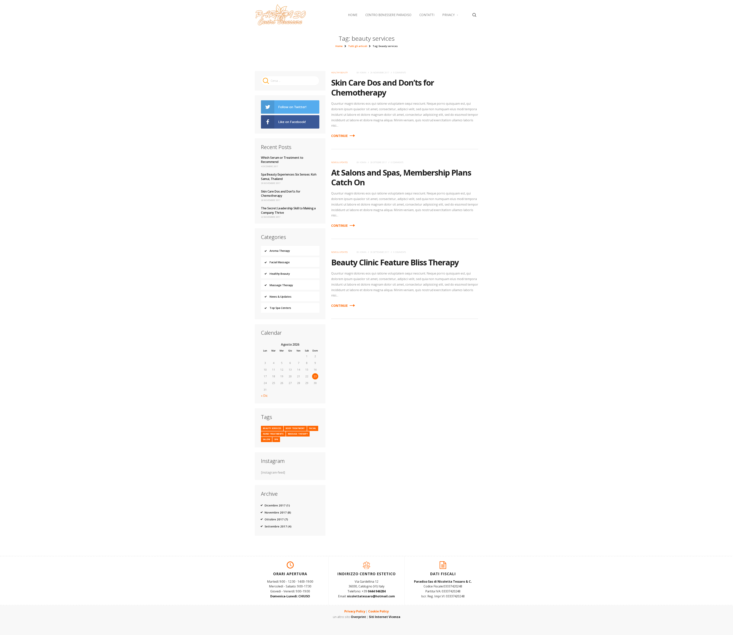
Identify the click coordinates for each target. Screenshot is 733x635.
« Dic (264, 396)
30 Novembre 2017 (270, 183)
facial (312, 428)
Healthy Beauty (339, 72)
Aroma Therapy (280, 251)
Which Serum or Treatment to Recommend (282, 160)
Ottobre (274, 519)
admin (363, 72)
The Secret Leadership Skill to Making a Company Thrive (288, 210)
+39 (374, 591)
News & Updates (339, 162)
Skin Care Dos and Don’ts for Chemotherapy (382, 87)
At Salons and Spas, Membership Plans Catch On (401, 177)
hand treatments (273, 434)
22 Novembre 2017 (270, 216)
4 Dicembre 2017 (269, 166)
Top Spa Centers (280, 308)
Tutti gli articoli (357, 46)
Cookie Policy (378, 611)
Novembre (276, 512)
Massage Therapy (281, 285)
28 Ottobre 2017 (378, 162)
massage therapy (298, 434)
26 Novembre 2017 (379, 72)
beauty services (272, 428)
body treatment (295, 428)
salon (266, 439)
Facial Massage (280, 262)
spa (276, 439)
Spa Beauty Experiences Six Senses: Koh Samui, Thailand (288, 176)
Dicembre (275, 505)
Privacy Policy (354, 611)
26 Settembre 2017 (379, 252)
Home (339, 46)
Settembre (276, 526)
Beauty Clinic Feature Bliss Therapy (395, 262)
